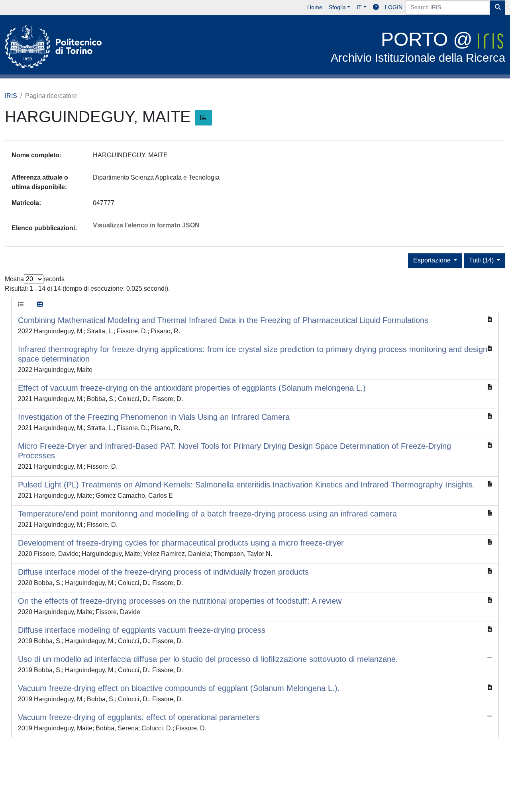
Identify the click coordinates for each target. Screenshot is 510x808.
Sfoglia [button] (337, 7)
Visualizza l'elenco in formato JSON (146, 225)
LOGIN (393, 7)
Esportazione (432, 260)
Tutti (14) (482, 260)
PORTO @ (418, 46)
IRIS (11, 95)
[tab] (20, 305)
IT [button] (359, 7)
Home (314, 7)
